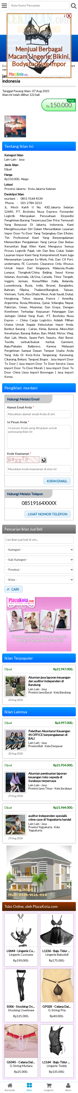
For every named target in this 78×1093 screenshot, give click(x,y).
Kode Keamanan (19, 453)
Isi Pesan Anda (18, 422)
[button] (57, 481)
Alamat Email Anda (20, 407)
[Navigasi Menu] (4, 5)
